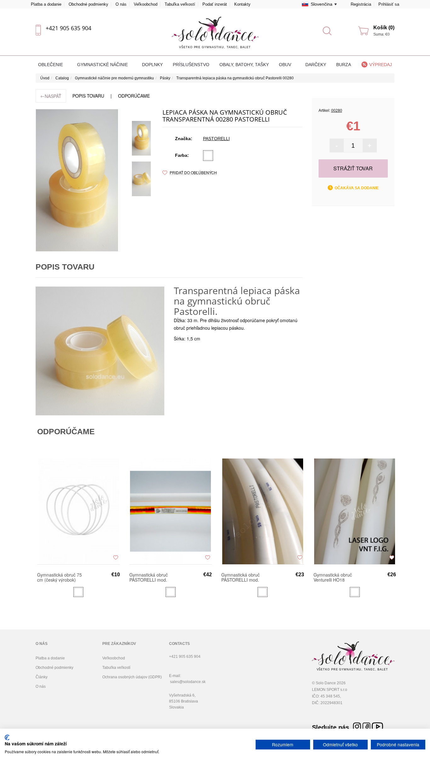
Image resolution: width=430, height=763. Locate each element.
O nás (121, 4)
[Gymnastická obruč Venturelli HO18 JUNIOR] (355, 511)
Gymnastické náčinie (103, 64)
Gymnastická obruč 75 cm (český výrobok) (59, 577)
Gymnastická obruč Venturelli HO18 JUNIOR (333, 577)
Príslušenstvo (191, 64)
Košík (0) (383, 27)
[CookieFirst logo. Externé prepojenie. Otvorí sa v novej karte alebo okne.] (7, 737)
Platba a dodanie (46, 4)
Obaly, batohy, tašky (244, 64)
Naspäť (50, 96)
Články (42, 677)
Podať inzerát (214, 4)
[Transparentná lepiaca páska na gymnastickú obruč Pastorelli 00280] (78, 180)
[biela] (208, 155)
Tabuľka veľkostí (180, 4)
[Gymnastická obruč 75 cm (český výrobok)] (78, 511)
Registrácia (361, 4)
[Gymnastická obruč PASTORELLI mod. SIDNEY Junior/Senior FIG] (170, 511)
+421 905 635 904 (68, 28)
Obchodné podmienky (88, 4)
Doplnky (152, 64)
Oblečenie (51, 64)
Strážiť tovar (353, 168)
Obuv (285, 64)
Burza (343, 64)
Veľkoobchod (145, 4)
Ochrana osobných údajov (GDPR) (132, 677)
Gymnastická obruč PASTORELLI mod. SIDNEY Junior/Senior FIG (151, 577)
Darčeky (315, 64)
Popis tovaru (88, 96)
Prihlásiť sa (388, 4)
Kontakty (242, 4)
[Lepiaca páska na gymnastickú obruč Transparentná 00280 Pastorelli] (141, 138)
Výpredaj (380, 64)
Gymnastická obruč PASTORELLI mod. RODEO (240, 577)
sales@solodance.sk (188, 682)
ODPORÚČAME (134, 96)
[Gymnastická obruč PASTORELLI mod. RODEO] (262, 511)
